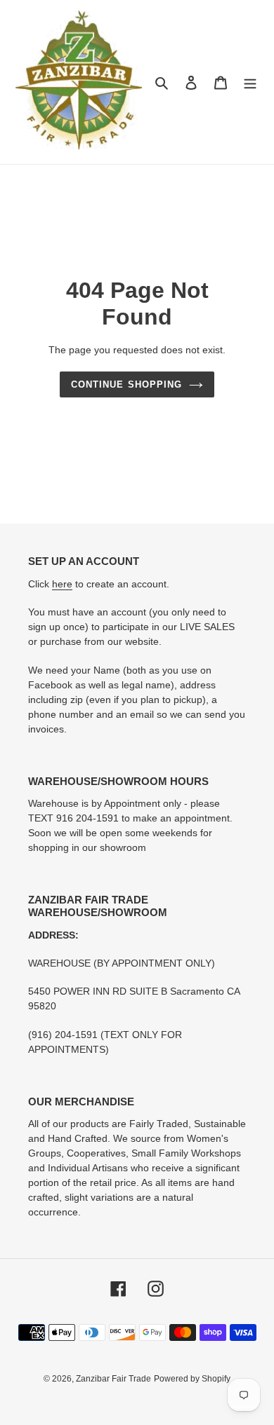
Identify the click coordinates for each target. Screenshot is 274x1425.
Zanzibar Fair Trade (113, 1379)
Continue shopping (126, 384)
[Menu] (250, 82)
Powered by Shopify (192, 1379)
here (62, 583)
